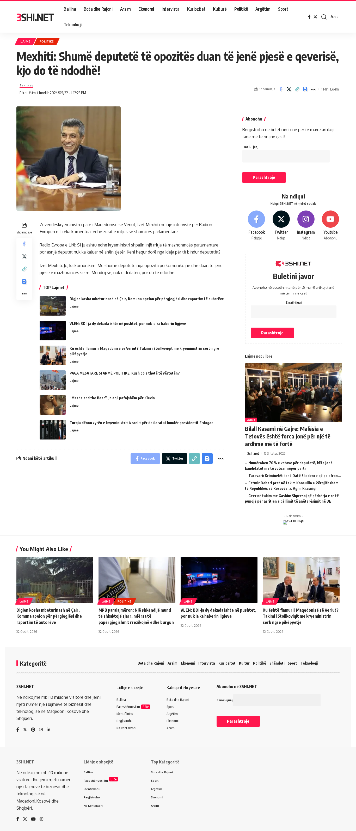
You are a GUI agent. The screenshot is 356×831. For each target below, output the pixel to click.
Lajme (25, 41)
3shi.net (26, 85)
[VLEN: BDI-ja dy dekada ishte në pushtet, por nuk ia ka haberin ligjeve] (53, 330)
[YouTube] (33, 819)
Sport (292, 663)
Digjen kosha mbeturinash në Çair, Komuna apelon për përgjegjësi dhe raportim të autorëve (147, 299)
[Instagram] (306, 225)
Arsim (172, 663)
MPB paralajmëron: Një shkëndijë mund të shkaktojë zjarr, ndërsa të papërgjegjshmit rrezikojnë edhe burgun (136, 616)
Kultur (244, 663)
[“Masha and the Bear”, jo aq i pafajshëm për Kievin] (53, 405)
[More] (313, 89)
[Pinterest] (33, 730)
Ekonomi (188, 663)
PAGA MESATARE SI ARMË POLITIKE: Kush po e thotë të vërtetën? (125, 373)
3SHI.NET (35, 17)
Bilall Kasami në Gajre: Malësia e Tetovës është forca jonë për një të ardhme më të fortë (287, 436)
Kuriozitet (227, 663)
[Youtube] (330, 225)
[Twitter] (315, 16)
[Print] (305, 89)
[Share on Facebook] (280, 89)
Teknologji (309, 663)
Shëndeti (277, 663)
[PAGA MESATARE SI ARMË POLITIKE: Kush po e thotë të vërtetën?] (53, 380)
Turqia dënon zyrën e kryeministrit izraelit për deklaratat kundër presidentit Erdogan (141, 422)
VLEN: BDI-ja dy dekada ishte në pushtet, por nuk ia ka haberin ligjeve (128, 323)
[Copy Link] (296, 89)
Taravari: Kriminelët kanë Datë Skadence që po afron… (294, 475)
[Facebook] (309, 16)
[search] (324, 17)
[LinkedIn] (48, 730)
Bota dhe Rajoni (151, 663)
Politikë (47, 41)
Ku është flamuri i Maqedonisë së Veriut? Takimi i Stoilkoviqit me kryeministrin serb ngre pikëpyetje (301, 616)
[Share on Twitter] (288, 89)
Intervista (206, 663)
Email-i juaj (250, 147)
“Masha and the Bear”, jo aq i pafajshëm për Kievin (112, 398)
